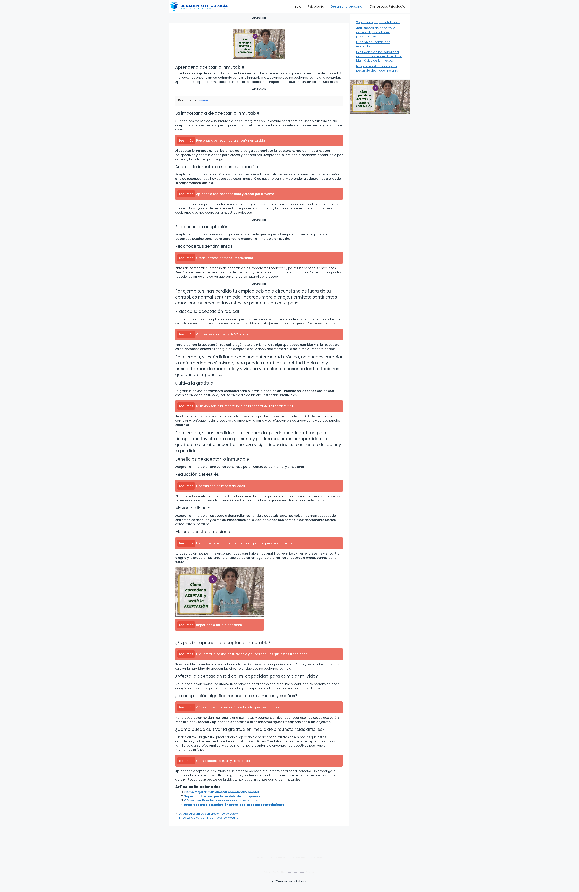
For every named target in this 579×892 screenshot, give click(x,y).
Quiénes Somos (277, 857)
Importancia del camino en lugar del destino (208, 817)
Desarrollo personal (346, 6)
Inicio (297, 6)
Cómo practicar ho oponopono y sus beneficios (221, 800)
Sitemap (310, 872)
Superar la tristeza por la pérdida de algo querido (222, 796)
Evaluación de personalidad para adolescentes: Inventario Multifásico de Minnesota (379, 56)
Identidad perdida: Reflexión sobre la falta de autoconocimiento (234, 805)
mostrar (204, 100)
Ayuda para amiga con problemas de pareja (208, 814)
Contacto (316, 857)
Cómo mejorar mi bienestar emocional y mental (221, 792)
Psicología (315, 6)
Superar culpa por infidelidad (378, 22)
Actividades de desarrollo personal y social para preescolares (375, 32)
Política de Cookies (274, 872)
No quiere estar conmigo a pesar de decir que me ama (377, 68)
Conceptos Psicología (387, 6)
